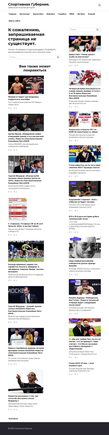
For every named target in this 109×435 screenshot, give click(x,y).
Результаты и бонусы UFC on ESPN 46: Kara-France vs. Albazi (83, 130)
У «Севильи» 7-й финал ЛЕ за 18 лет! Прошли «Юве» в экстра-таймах (25, 225)
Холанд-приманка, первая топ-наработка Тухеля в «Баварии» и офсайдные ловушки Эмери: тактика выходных (26, 268)
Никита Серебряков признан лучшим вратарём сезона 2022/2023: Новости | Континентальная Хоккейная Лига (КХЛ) (26, 351)
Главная (12, 14)
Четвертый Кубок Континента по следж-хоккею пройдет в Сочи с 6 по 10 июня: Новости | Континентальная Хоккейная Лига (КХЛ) (84, 93)
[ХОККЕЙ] (85, 84)
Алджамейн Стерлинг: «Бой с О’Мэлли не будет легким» (83, 200)
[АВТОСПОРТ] (85, 257)
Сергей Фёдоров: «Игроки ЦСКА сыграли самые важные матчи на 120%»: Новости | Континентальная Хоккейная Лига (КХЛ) (24, 179)
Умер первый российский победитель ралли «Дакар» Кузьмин (82, 263)
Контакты (13, 419)
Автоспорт (25, 14)
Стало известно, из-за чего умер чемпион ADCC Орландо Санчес (84, 166)
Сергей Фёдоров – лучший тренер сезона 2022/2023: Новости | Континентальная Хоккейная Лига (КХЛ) (24, 309)
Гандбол (62, 14)
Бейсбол (51, 14)
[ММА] (85, 50)
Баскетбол (38, 14)
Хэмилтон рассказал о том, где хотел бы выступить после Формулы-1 (23, 398)
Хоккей (91, 14)
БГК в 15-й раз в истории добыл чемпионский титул (84, 217)
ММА (72, 14)
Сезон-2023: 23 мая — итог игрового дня (81, 364)
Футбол (81, 14)
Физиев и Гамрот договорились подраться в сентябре (23, 98)
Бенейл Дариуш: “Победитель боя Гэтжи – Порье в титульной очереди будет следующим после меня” (84, 301)
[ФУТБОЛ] (85, 335)
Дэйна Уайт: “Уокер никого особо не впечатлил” (82, 55)
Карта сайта (14, 21)
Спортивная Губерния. (28, 4)
